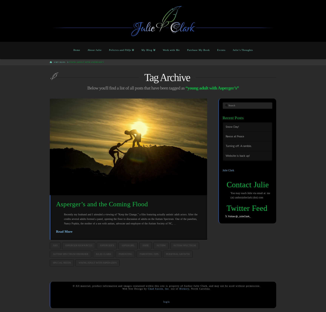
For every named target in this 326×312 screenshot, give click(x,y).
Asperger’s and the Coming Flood (102, 204)
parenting (125, 254)
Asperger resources (78, 245)
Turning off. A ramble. (239, 146)
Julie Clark (103, 254)
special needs (62, 262)
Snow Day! (232, 126)
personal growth (178, 254)
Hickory (184, 289)
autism (161, 245)
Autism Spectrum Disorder (70, 254)
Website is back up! (238, 155)
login (166, 302)
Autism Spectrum (184, 245)
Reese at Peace (235, 136)
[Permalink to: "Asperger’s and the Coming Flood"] (128, 147)
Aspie (145, 245)
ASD (55, 245)
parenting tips (149, 254)
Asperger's (107, 245)
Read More (64, 231)
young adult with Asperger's (97, 262)
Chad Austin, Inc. (159, 289)
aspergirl (128, 245)
